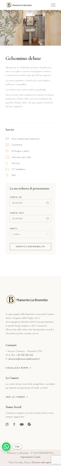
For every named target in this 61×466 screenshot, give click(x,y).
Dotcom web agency (42, 462)
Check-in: (16, 197)
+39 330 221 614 (24, 355)
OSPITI (14, 229)
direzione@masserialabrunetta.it (24, 359)
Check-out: (17, 213)
